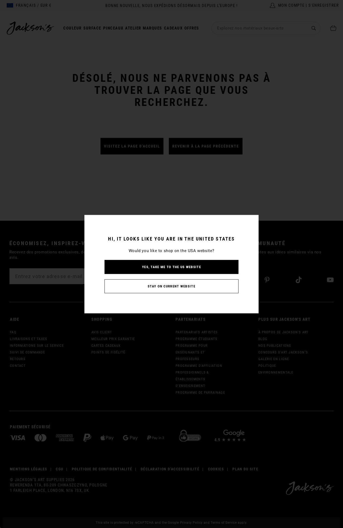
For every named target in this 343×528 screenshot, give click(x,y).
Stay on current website (171, 286)
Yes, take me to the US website (171, 267)
